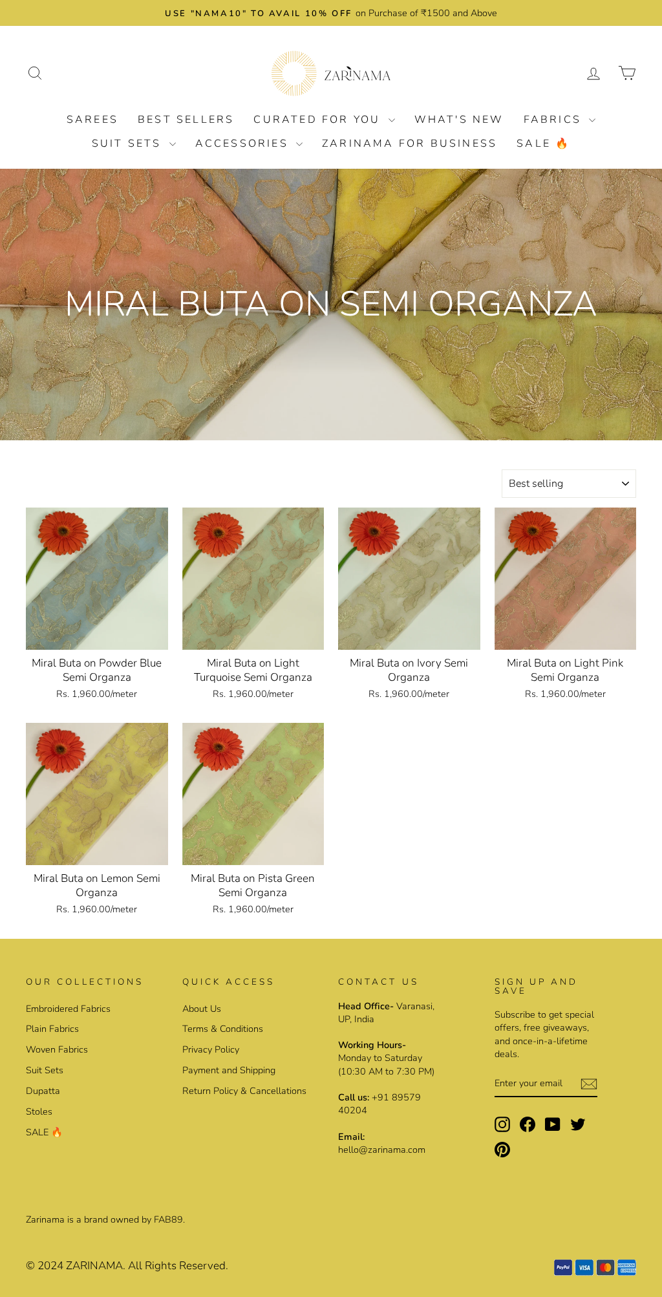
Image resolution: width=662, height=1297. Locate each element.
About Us (201, 1008)
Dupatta (43, 1090)
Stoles (39, 1111)
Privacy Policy (210, 1049)
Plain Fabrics (52, 1028)
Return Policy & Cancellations (244, 1090)
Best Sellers (186, 120)
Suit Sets (129, 143)
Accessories (244, 143)
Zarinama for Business (409, 143)
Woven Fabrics (57, 1049)
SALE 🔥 (543, 143)
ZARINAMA (94, 1265)
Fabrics (555, 120)
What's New (459, 120)
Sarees (92, 120)
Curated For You (319, 120)
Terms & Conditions (222, 1028)
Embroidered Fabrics (68, 1008)
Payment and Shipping (228, 1070)
